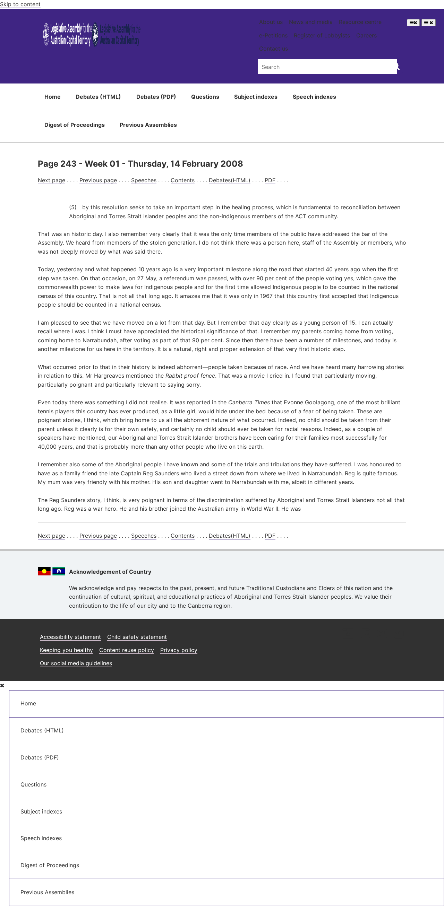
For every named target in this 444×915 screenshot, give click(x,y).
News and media (311, 21)
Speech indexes (314, 96)
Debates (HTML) (98, 96)
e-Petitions (273, 35)
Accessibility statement (70, 636)
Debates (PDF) (156, 96)
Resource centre (360, 21)
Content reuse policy (126, 649)
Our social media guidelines (76, 663)
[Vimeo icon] (398, 634)
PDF (270, 180)
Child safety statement (137, 636)
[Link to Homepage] (92, 36)
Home (52, 96)
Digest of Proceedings (74, 124)
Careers (366, 35)
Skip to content (20, 4)
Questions (205, 96)
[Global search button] (395, 66)
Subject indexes (256, 96)
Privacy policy (178, 649)
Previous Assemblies (148, 124)
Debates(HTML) (229, 180)
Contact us (273, 48)
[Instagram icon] (347, 634)
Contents (183, 180)
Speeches (143, 180)
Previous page (98, 180)
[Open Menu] (413, 22)
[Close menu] (2, 685)
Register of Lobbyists (322, 35)
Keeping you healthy (66, 649)
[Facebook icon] (365, 634)
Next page (51, 180)
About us (271, 21)
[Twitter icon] (382, 634)
